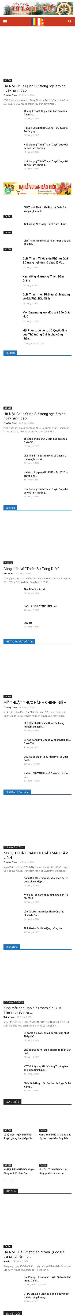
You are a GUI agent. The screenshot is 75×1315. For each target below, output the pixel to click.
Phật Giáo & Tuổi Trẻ (14, 1002)
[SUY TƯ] (12, 627)
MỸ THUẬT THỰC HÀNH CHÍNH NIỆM (35, 702)
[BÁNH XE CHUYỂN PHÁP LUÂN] (12, 610)
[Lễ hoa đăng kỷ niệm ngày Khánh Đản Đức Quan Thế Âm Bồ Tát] (12, 744)
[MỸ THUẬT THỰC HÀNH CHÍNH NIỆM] (37, 673)
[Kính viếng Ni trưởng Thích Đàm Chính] (12, 228)
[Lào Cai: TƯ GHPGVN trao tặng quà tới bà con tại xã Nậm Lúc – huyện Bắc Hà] (55, 1155)
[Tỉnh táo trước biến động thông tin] (12, 933)
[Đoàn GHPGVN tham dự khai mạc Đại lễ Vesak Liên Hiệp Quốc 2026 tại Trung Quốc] (12, 882)
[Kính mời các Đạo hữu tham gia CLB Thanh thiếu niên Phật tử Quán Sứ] (37, 979)
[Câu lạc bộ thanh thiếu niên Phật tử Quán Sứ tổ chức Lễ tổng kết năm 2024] (12, 761)
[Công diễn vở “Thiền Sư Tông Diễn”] (37, 539)
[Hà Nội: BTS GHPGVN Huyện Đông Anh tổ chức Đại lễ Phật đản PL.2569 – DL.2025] (19, 1155)
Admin (6, 1261)
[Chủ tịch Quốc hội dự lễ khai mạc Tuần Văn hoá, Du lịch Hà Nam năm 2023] (12, 1054)
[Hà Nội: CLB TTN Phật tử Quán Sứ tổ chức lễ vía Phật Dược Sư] (12, 778)
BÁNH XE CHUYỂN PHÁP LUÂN (40, 606)
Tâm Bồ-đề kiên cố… (35, 589)
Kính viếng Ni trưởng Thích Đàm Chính (45, 224)
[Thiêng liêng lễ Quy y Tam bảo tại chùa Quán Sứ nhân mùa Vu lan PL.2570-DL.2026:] (12, 115)
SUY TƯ (28, 623)
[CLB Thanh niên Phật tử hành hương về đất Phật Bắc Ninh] (12, 245)
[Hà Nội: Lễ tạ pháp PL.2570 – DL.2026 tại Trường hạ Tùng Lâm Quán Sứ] (12, 132)
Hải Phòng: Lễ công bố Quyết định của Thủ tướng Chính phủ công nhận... (45, 334)
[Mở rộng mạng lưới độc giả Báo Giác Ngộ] (12, 317)
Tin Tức (8, 216)
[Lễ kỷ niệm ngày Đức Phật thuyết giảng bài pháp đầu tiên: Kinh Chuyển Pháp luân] (19, 1120)
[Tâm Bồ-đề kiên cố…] (12, 594)
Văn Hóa (8, 563)
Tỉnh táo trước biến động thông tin (43, 928)
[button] (70, 21)
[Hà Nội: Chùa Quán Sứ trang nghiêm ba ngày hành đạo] (37, 57)
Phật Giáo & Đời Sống (14, 847)
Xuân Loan (8, 1017)
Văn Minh (8, 573)
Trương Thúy (10, 95)
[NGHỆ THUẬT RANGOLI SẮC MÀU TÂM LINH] (37, 824)
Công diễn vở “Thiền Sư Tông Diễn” (31, 569)
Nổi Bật (8, 80)
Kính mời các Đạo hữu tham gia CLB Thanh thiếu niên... (32, 1010)
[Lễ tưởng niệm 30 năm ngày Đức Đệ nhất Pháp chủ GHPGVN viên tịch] (12, 1037)
